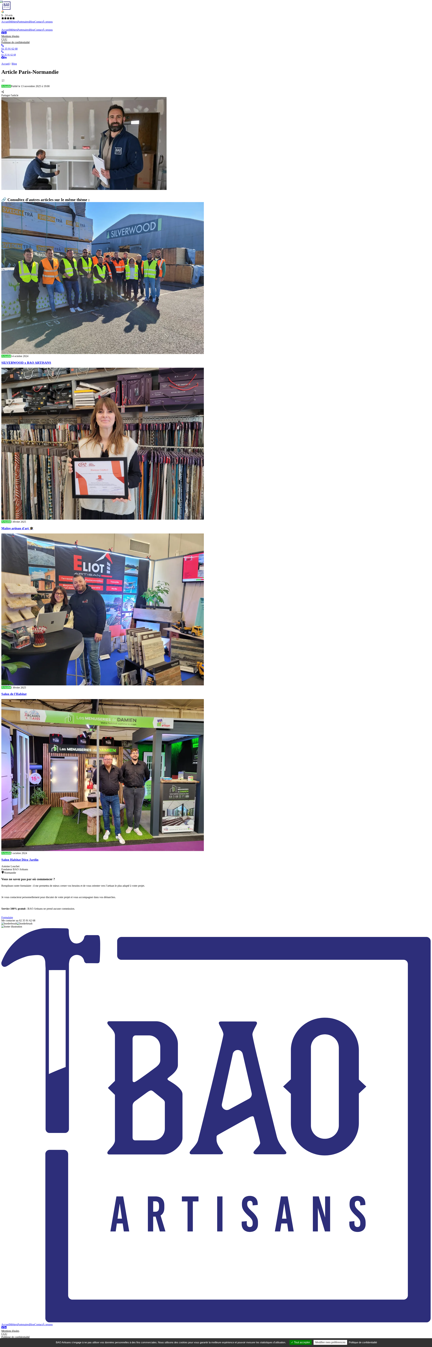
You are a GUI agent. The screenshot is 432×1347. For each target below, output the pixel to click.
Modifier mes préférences (330, 1342)
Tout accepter (301, 1342)
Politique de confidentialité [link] (363, 1342)
